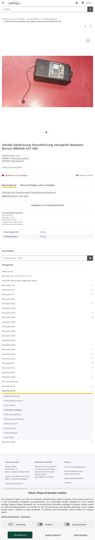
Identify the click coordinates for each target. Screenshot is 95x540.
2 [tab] (48, 132)
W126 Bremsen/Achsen (13, 401)
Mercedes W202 (8, 331)
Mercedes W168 (8, 322)
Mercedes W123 (8, 386)
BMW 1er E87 (7, 271)
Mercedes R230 (8, 299)
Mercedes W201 (8, 326)
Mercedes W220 (8, 442)
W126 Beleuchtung (12, 396)
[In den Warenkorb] (4, 34)
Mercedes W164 (8, 317)
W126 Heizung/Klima (12, 414)
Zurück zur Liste (9, 19)
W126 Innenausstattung (14, 419)
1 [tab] (46, 132)
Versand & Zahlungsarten (74, 467)
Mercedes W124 (8, 303)
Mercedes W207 (8, 345)
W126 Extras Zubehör (20, 158)
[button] (77, 2)
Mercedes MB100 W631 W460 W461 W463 (19, 280)
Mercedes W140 (8, 308)
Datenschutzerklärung (10, 516)
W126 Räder (9, 437)
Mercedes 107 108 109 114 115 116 (16, 276)
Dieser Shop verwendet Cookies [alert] (47, 492)
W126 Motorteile (11, 433)
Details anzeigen (80, 535)
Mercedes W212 (8, 368)
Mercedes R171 (8, 294)
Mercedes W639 (8, 377)
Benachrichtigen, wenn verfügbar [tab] (37, 185)
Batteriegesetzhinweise (74, 478)
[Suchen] (90, 9)
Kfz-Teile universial (10, 381)
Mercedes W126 (8, 391)
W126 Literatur (10, 428)
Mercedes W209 (8, 354)
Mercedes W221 (8, 372)
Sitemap (67, 482)
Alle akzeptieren (20, 535)
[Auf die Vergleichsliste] (88, 40)
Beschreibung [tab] (9, 185)
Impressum (25, 516)
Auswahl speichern (53, 535)
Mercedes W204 (8, 340)
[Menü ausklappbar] (3, 1)
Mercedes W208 (8, 349)
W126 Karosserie (11, 423)
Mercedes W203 (8, 336)
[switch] (11, 524)
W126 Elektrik (9, 405)
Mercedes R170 (8, 290)
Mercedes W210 (8, 358)
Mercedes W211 (8, 363)
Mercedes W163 (8, 313)
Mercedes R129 (8, 285)
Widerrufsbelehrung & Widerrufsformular (73, 472)
